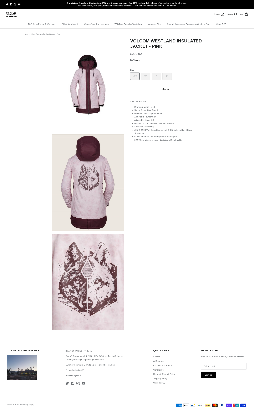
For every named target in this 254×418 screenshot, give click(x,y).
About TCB (221, 24)
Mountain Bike (154, 24)
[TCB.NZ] (11, 14)
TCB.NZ (16, 404)
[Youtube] (19, 4)
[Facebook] (11, 4)
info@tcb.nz (76, 375)
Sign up (208, 375)
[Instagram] (15, 4)
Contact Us (158, 370)
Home (26, 34)
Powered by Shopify (27, 404)
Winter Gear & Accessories (96, 24)
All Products (158, 361)
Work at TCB (159, 383)
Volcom (136, 60)
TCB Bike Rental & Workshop (128, 24)
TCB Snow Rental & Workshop (42, 24)
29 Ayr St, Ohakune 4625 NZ (79, 351)
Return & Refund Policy (164, 374)
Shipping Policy (160, 378)
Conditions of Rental (162, 365)
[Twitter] (7, 4)
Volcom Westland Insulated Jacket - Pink (45, 34)
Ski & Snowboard (70, 24)
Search (156, 357)
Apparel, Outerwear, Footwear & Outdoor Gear (188, 24)
